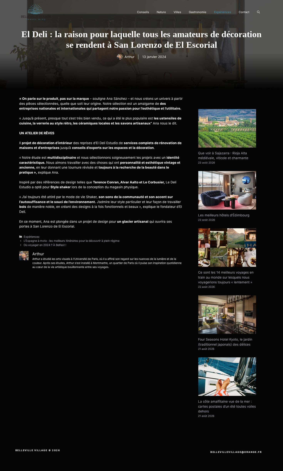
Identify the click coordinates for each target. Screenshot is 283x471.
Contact (244, 12)
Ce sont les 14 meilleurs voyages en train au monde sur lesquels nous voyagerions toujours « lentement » (226, 277)
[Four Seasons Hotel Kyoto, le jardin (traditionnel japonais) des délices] (227, 331)
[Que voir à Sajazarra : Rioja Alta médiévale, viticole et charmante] (227, 145)
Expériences (222, 12)
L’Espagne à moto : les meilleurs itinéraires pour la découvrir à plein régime (71, 240)
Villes (177, 12)
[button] (258, 12)
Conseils (143, 12)
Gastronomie (197, 12)
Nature (161, 12)
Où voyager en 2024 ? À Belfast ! (45, 245)
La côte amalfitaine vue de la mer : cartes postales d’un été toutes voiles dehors (227, 406)
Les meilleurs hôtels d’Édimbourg (223, 215)
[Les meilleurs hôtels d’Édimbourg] (227, 207)
